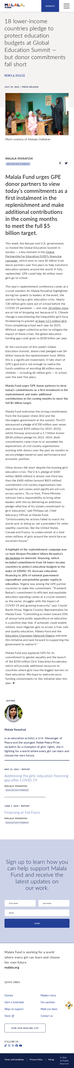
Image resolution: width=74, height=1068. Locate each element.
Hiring (51, 1059)
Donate (50, 6)
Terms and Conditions (14, 1059)
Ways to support (13, 1009)
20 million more (58, 308)
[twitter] (66, 164)
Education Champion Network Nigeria (30, 635)
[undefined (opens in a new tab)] (5, 1045)
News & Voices (14, 75)
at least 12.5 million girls (51, 321)
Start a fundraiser (14, 1002)
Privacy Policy (36, 1059)
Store (7, 1016)
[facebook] (60, 164)
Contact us (47, 1016)
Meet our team (49, 1009)
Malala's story (48, 995)
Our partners (48, 1002)
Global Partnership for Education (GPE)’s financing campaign (33, 256)
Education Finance (18, 164)
